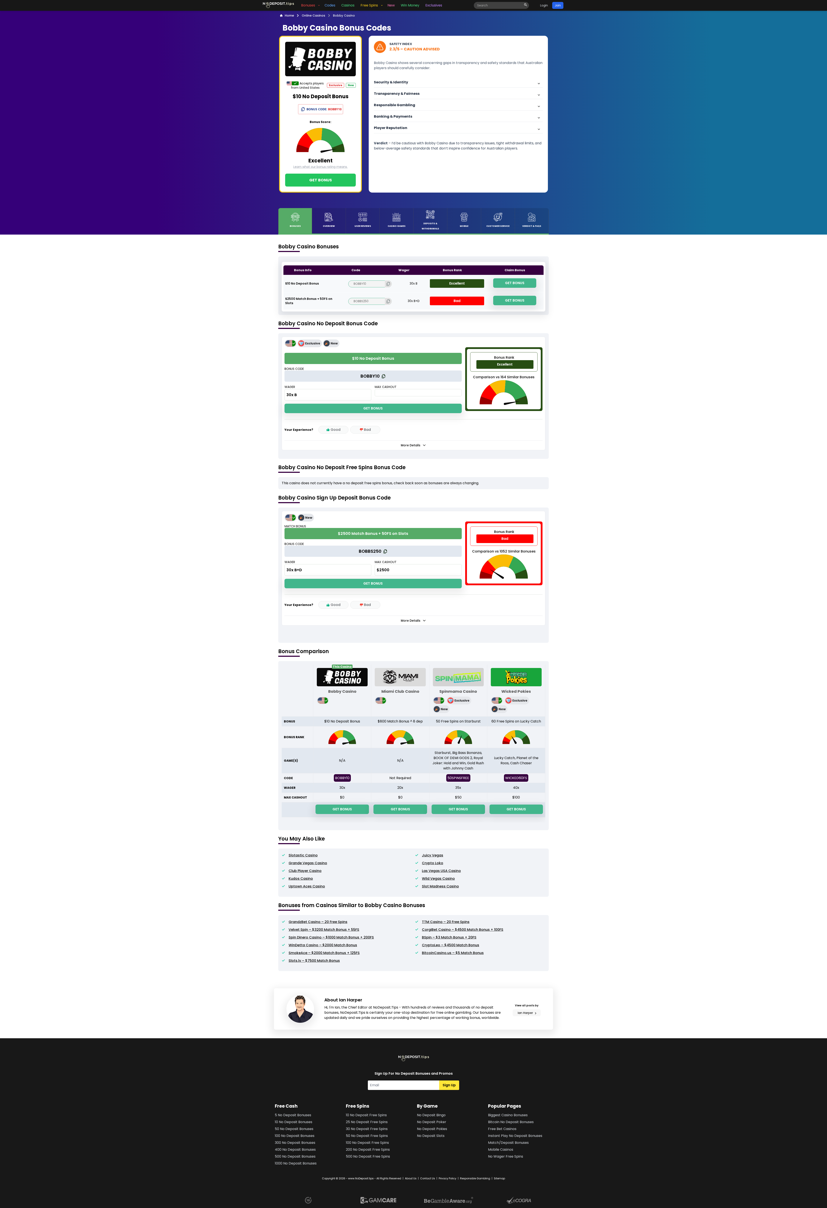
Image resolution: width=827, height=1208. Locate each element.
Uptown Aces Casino (307, 886)
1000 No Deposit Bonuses (296, 1163)
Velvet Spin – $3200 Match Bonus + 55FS (324, 929)
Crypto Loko (432, 863)
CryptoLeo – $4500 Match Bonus (450, 945)
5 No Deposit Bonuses (293, 1115)
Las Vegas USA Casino (441, 870)
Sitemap (499, 1178)
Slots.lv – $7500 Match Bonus (314, 960)
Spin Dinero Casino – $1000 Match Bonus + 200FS (331, 937)
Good (335, 429)
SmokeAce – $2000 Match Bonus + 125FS (324, 952)
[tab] (295, 221)
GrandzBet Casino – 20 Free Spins (318, 921)
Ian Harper (525, 1013)
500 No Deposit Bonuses (295, 1156)
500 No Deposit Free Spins (368, 1156)
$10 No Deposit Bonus (302, 283)
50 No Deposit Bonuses (294, 1128)
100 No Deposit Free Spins (367, 1142)
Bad (367, 429)
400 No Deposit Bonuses (295, 1149)
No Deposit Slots (431, 1135)
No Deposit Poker (431, 1121)
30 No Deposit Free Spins (367, 1128)
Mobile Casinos (500, 1149)
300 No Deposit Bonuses (295, 1142)
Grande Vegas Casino (308, 863)
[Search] (525, 4)
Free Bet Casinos (502, 1128)
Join (558, 5)
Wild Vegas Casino (438, 878)
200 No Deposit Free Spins (368, 1149)
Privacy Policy (447, 1178)
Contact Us (427, 1178)
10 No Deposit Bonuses (293, 1121)
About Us (411, 1178)
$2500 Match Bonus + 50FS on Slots (308, 301)
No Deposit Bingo (431, 1115)
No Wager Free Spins (505, 1156)
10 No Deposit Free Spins (366, 1115)
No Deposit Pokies (432, 1128)
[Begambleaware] (448, 1200)
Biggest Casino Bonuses (508, 1115)
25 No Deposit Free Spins (367, 1121)
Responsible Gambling (475, 1178)
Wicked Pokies (516, 691)
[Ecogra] (519, 1200)
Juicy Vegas (432, 855)
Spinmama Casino (458, 691)
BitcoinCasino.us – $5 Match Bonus (453, 952)
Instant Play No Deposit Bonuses (515, 1135)
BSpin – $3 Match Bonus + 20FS (449, 937)
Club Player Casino (305, 870)
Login (544, 5)
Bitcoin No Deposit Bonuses (511, 1121)
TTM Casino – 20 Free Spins (445, 921)
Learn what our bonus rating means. (320, 167)
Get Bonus (320, 180)
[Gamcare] (378, 1200)
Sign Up (449, 1085)
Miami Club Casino (400, 691)
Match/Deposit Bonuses (508, 1142)
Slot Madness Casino (440, 886)
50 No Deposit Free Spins (367, 1135)
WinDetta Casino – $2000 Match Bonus (323, 945)
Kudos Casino (301, 878)
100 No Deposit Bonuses (294, 1135)
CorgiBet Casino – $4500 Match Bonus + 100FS (462, 929)
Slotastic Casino (303, 855)
